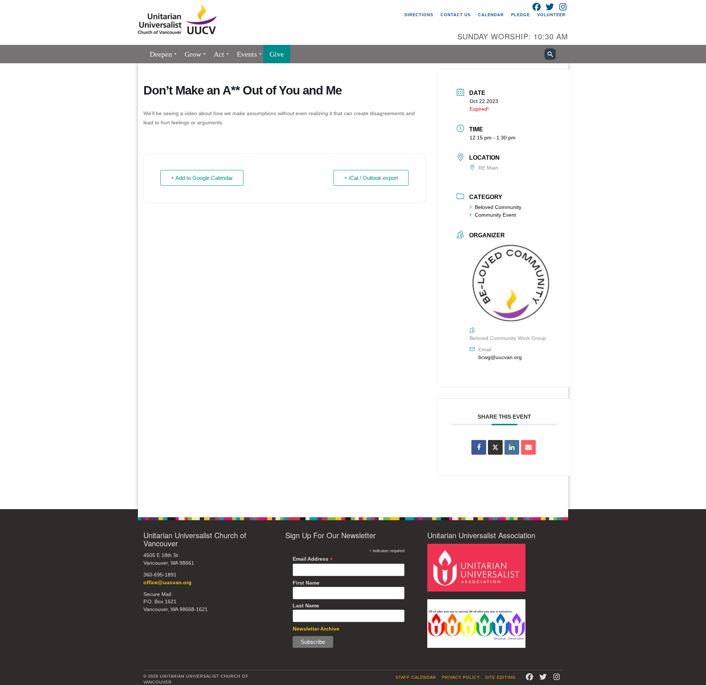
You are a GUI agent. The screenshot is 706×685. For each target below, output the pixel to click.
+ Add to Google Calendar (202, 178)
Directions (418, 15)
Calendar (491, 15)
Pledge (520, 15)
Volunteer (551, 15)
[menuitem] (160, 54)
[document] (353, 286)
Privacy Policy (461, 677)
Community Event (495, 215)
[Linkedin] (511, 447)
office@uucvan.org (167, 582)
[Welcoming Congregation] (476, 623)
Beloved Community (498, 207)
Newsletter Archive (316, 629)
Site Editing (500, 677)
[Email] (528, 447)
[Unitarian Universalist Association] (476, 567)
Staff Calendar (416, 677)
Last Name (306, 605)
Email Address (313, 559)
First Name (306, 583)
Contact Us (456, 15)
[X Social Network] (495, 447)
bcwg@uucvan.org (500, 357)
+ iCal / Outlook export (371, 178)
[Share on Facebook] (478, 447)
